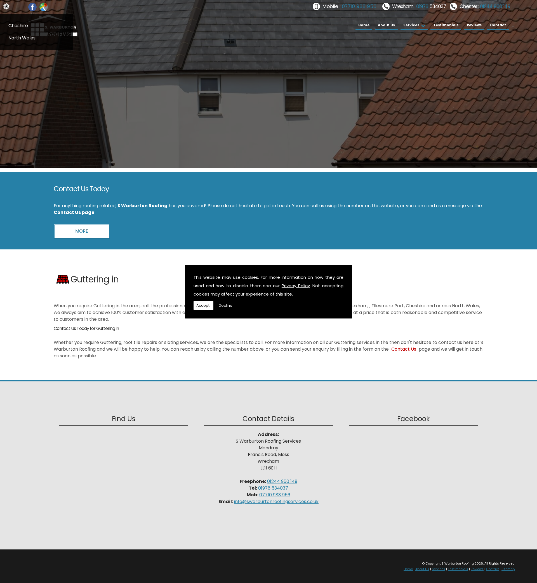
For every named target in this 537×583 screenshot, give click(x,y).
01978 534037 (273, 488)
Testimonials (445, 25)
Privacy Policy (296, 286)
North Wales (22, 38)
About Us (386, 25)
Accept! (203, 305)
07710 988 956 (359, 6)
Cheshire (18, 25)
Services (411, 25)
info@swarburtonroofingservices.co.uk (276, 501)
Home (363, 25)
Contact (498, 25)
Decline (225, 305)
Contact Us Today (81, 188)
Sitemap (508, 569)
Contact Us (403, 349)
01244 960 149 (495, 6)
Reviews (474, 25)
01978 (422, 6)
